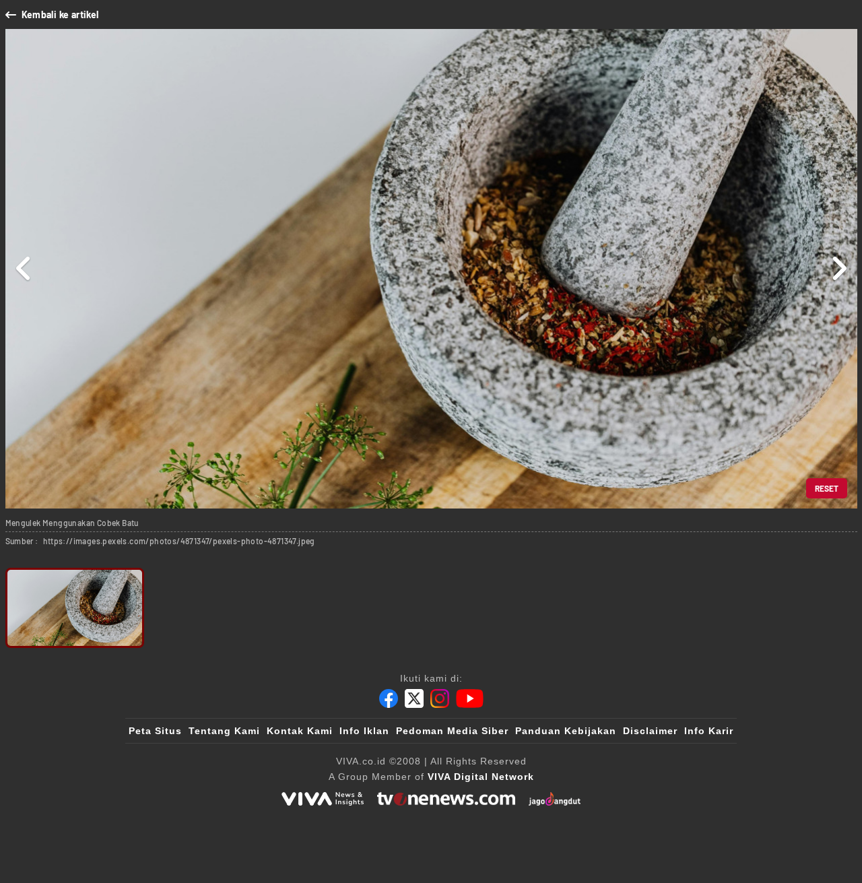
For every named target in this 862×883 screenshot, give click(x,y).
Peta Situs (155, 730)
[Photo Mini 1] (75, 608)
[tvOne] (446, 799)
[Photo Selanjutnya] (838, 269)
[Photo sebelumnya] (23, 269)
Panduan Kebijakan (565, 730)
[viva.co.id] (322, 799)
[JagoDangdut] (555, 799)
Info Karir (708, 730)
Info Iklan (364, 730)
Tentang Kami (224, 730)
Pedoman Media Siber (452, 730)
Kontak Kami (300, 730)
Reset (826, 488)
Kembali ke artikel (60, 14)
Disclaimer (650, 730)
